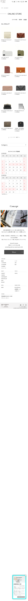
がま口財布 (3, 264)
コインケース (3, 266)
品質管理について (17, 285)
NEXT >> (17, 137)
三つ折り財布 (3, 263)
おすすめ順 (14, 19)
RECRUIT (2, 278)
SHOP (2, 277)
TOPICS (16, 271)
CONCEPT (3, 271)
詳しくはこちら (21, 596)
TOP (2, 7)
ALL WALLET (6, 7)
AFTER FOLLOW (4, 275)
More (14, 252)
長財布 (2, 260)
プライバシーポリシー (4, 293)
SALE (15, 263)
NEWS (2, 283)
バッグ (16, 260)
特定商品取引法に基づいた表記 (6, 291)
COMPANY (3, 272)
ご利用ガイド (17, 286)
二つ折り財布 (3, 261)
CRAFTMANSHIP (4, 274)
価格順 (20, 19)
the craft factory (17, 283)
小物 (15, 261)
